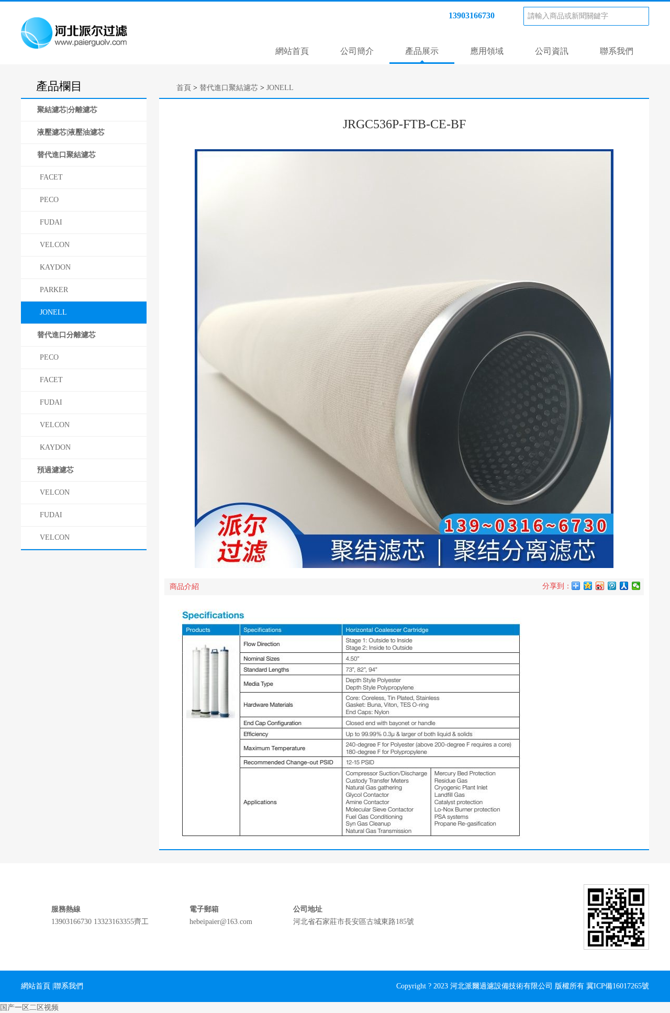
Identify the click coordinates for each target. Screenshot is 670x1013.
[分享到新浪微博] (600, 586)
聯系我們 (616, 51)
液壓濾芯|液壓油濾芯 (71, 132)
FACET (51, 177)
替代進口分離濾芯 (66, 335)
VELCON (55, 245)
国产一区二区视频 (29, 1007)
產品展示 (422, 51)
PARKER (54, 290)
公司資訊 (551, 51)
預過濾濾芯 (55, 470)
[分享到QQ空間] (588, 586)
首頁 (183, 88)
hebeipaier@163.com (220, 922)
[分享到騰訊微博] (612, 586)
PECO (49, 200)
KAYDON (55, 267)
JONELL (53, 312)
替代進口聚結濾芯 (66, 155)
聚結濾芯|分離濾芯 (67, 110)
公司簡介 (357, 51)
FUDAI (51, 222)
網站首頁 (292, 51)
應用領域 (487, 51)
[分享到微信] (636, 586)
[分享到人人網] (624, 586)
